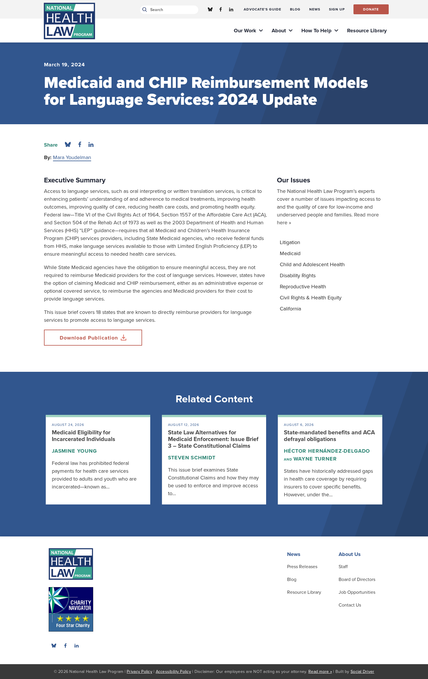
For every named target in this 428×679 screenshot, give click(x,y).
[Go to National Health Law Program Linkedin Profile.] (231, 9)
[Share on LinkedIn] (91, 144)
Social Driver (362, 671)
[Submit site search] (143, 10)
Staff (343, 567)
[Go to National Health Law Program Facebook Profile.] (220, 9)
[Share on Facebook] (79, 144)
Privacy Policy (139, 671)
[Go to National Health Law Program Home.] (69, 21)
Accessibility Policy (173, 671)
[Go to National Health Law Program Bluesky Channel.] (210, 9)
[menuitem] (262, 9)
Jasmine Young (74, 451)
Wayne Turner (315, 459)
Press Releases (302, 567)
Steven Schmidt (192, 457)
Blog (291, 579)
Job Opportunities (357, 592)
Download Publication (89, 338)
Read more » (320, 671)
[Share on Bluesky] (68, 144)
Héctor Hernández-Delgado (327, 451)
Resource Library (304, 592)
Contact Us (350, 605)
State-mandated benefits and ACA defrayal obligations (329, 436)
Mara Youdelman (72, 157)
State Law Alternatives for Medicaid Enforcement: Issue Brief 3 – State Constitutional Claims (213, 439)
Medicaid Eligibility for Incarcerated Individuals (83, 436)
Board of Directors (357, 579)
